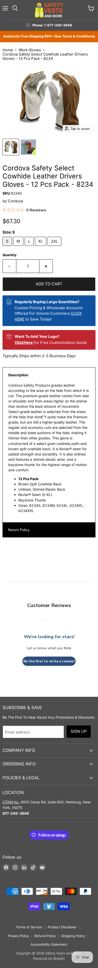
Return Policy (19, 530)
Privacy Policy (18, 936)
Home (8, 50)
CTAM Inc (11, 802)
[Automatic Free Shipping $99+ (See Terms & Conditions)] (49, 36)
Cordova (15, 201)
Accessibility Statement (49, 944)
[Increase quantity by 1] (46, 266)
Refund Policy (45, 936)
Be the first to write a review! (49, 661)
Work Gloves (30, 50)
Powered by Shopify (49, 958)
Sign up (79, 731)
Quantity (10, 255)
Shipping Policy (73, 936)
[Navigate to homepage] (49, 10)
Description (18, 375)
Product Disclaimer (62, 927)
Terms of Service (29, 927)
